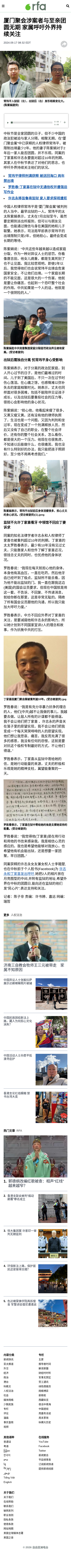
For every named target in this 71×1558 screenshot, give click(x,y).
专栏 (6, 1408)
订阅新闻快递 (46, 1464)
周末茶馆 (43, 1417)
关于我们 (8, 1497)
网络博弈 (43, 1390)
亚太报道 (8, 1364)
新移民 (42, 1395)
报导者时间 (45, 1364)
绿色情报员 (45, 1386)
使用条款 (8, 1524)
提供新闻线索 (46, 1468)
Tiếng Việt (9, 1477)
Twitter (42, 1450)
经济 (6, 1372)
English (8, 1482)
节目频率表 (45, 1459)
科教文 (7, 1386)
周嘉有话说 (45, 1413)
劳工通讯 (43, 1381)
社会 (6, 1395)
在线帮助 (8, 1501)
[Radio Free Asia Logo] (35, 6)
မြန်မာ (7, 1450)
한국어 (7, 1455)
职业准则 (8, 1515)
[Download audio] (64, 122)
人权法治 (8, 1390)
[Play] (8, 122)
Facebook (44, 1446)
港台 (6, 1381)
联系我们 (8, 1506)
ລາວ (6, 1459)
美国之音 (8, 1537)
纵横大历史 (45, 1422)
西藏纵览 (43, 1399)
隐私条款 (8, 1519)
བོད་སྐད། (7, 1468)
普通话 (7, 1441)
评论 (6, 1413)
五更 (41, 1359)
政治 (6, 1377)
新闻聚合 (43, 1455)
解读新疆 (43, 1368)
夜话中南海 (45, 1404)
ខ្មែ (5, 1464)
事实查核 (8, 1422)
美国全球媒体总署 (13, 1533)
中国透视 (43, 1408)
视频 (6, 1426)
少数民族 (8, 1404)
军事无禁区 (45, 1377)
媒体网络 (8, 1399)
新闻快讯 (8, 1359)
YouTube (43, 1441)
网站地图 (8, 1528)
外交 (6, 1368)
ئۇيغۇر (7, 1473)
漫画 (6, 1417)
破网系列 (8, 1510)
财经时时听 (45, 1372)
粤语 (6, 1446)
